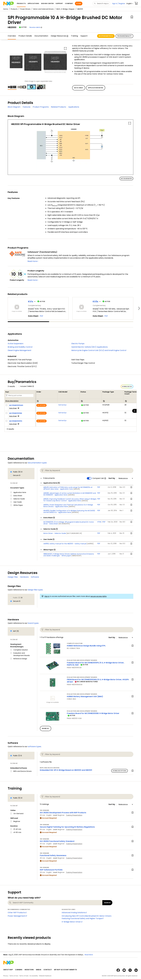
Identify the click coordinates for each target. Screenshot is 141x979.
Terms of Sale (23, 976)
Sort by (112, 478)
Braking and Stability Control (20, 347)
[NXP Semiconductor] (8, 3)
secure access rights (99, 596)
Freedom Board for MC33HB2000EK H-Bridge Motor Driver (93, 713)
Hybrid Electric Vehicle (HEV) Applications (89, 347)
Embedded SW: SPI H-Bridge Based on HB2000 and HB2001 (66, 770)
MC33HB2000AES (16, 405)
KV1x (30, 301)
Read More (89, 955)
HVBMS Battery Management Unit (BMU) (85, 696)
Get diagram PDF (126, 178)
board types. (33, 623)
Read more (32, 261)
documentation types (37, 462)
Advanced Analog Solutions (73, 912)
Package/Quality (124, 36)
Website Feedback (45, 976)
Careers (18, 970)
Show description (12, 401)
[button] (130, 3)
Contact (48, 970)
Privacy (5, 976)
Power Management (16, 916)
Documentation (41, 36)
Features (26, 107)
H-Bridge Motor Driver (71, 922)
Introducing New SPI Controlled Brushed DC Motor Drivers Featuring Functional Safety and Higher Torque (86, 917)
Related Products (58, 107)
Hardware (24, 577)
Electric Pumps (77, 343)
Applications (73, 107)
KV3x (95, 301)
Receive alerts (35, 27)
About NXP (8, 970)
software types (34, 746)
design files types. (35, 589)
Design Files (13, 577)
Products (14, 9)
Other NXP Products (16, 912)
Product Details (25, 36)
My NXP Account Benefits (65, 970)
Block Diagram (14, 107)
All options (41, 405)
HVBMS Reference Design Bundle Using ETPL (86, 645)
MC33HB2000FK (15, 421)
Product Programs (41, 107)
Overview (12, 36)
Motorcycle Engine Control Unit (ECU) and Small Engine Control (98, 350)
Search (107, 903)
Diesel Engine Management (19, 350)
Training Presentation (74, 815)
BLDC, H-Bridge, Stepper (66, 9)
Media (38, 970)
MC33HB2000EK (15, 413)
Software (35, 577)
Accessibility (34, 976)
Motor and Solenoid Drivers (43, 9)
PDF (41, 316)
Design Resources (58, 36)
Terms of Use (13, 976)
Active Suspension (15, 343)
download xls (127, 386)
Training (74, 36)
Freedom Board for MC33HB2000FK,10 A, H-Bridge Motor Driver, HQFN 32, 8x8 (95, 663)
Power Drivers (25, 9)
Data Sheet (13, 408)
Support (84, 36)
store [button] (78, 3)
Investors (29, 970)
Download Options (119, 771)
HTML (99, 522)
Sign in (47, 596)
